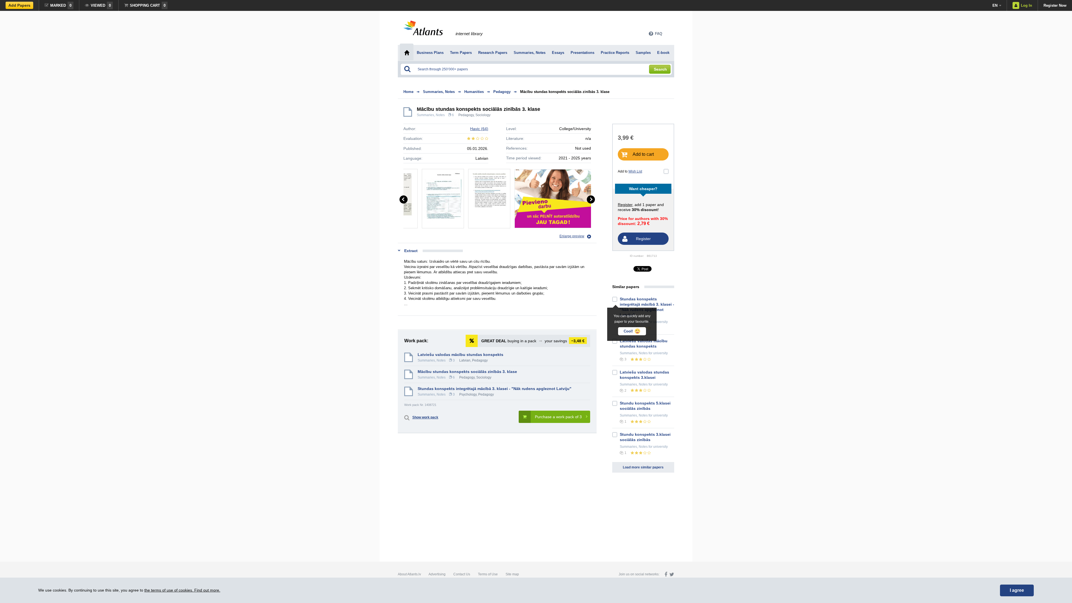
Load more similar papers (643, 467)
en (994, 5)
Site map (512, 574)
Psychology (468, 394)
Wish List (635, 171)
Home (408, 92)
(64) (479, 128)
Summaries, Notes (431, 115)
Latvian (464, 360)
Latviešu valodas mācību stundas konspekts (460, 354)
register (625, 204)
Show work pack (425, 417)
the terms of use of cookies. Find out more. (182, 590)
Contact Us (461, 574)
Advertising (437, 574)
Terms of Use (488, 574)
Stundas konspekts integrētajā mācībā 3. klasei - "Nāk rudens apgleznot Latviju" (494, 388)
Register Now (1055, 5)
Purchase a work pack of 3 (558, 417)
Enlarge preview (571, 236)
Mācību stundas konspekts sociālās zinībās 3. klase (564, 92)
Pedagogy (466, 115)
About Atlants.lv (409, 574)
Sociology (482, 115)
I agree (1017, 590)
